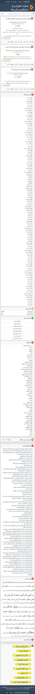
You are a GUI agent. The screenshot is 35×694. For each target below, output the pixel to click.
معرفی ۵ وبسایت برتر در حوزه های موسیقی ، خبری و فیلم (19, 531)
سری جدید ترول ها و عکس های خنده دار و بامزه (17, 47)
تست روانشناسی (28, 376)
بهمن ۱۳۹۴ (29, 190)
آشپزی (30, 349)
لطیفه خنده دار (12, 628)
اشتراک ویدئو (24, 651)
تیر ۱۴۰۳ (30, 117)
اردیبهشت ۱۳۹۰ (28, 294)
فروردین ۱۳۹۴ (28, 208)
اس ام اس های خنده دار (9, 599)
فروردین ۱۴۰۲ (28, 134)
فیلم (31, 409)
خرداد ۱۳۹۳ (29, 226)
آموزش (30, 351)
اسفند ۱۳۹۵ (29, 174)
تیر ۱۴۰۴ (30, 105)
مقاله (31, 431)
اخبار (31, 353)
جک (18, 620)
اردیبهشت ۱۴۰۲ (28, 132)
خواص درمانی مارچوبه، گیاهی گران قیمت (22, 487)
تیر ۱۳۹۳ (30, 225)
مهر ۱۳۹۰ (30, 285)
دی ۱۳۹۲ (30, 235)
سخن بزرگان (29, 394)
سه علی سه (26, 628)
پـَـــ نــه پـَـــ (29, 358)
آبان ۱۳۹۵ (29, 181)
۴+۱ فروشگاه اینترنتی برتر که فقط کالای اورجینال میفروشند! (18, 547)
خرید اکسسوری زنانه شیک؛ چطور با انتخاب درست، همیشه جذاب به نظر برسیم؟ (16, 450)
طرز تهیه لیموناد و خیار (27, 492)
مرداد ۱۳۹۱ (29, 266)
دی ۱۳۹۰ (30, 279)
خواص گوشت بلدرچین (27, 485)
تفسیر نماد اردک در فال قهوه (25, 458)
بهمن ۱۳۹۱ (29, 255)
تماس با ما (14, 2)
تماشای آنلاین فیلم (17, 328)
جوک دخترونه (14, 616)
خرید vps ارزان (23, 664)
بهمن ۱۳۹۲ (29, 234)
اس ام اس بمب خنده (12, 586)
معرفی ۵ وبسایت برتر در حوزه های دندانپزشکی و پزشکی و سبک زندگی (16, 542)
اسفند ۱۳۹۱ (29, 254)
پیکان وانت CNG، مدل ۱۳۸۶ (25, 503)
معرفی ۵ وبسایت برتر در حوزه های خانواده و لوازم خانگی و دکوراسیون (16, 534)
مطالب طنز (30, 425)
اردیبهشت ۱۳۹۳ (28, 228)
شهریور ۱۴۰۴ (29, 101)
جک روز (15, 624)
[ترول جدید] (17, 76)
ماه (6, 439)
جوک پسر (27, 620)
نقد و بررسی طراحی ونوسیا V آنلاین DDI (22, 463)
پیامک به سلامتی (28, 362)
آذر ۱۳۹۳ (29, 216)
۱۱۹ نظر (9, 89)
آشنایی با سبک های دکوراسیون (25, 551)
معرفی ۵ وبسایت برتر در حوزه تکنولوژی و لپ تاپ (20, 540)
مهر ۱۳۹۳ (30, 219)
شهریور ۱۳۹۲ (29, 243)
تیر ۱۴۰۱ (30, 139)
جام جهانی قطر (17, 323)
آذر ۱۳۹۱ (29, 259)
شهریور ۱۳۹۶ (29, 168)
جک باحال (12, 620)
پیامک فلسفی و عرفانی (27, 375)
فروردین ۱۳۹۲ (28, 252)
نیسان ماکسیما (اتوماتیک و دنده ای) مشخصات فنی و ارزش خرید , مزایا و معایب (16, 553)
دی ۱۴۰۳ (30, 114)
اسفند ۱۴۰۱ (29, 136)
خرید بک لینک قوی (17, 333)
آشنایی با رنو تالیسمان (27, 514)
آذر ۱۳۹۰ (29, 281)
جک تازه (27, 624)
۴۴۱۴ (30, 347)
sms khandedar (30, 582)
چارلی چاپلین (29, 380)
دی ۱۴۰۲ (30, 127)
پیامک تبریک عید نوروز (26, 364)
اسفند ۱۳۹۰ (29, 275)
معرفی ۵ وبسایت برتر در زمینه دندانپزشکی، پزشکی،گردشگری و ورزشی (16, 533)
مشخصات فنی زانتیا (27, 500)
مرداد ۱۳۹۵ (29, 185)
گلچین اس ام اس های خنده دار (18, 636)
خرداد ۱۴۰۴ (29, 107)
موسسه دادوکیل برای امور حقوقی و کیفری (22, 474)
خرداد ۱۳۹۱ (29, 270)
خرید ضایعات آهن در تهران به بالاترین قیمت (22, 573)
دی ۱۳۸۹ (30, 301)
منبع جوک (12, 632)
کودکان (30, 411)
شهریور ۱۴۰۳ (29, 116)
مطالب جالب (29, 420)
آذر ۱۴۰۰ (29, 145)
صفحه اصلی (26, 2)
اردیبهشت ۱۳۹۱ (28, 272)
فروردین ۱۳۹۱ (28, 274)
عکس (30, 42)
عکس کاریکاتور (28, 405)
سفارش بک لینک (17, 336)
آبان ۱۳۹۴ (29, 196)
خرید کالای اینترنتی (22, 669)
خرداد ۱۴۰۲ (29, 130)
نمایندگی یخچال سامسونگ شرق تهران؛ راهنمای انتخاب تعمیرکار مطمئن (16, 449)
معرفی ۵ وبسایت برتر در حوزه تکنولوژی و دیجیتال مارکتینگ (18, 538)
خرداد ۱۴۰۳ (29, 119)
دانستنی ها (29, 382)
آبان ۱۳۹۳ (29, 217)
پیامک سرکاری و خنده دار (26, 369)
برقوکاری (30, 574)
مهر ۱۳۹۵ (30, 183)
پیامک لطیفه (27, 636)
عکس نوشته (29, 407)
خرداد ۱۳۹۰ (29, 292)
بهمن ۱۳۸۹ (29, 299)
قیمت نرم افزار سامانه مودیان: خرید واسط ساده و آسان (19, 509)
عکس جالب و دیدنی (27, 404)
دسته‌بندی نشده (28, 385)
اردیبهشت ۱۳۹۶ (28, 172)
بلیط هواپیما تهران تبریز (20, 682)
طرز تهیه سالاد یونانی (27, 494)
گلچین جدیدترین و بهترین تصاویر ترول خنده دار (17, 18)
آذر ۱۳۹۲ (29, 237)
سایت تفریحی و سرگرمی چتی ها (14, 687)
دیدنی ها (30, 389)
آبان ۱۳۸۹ (29, 304)
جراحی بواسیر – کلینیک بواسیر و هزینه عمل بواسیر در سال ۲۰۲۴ (17, 496)
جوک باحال (12, 606)
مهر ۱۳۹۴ (30, 197)
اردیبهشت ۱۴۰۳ (28, 121)
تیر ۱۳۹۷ (30, 161)
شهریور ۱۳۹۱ (29, 265)
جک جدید (21, 624)
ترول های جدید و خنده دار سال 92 (21, 69)
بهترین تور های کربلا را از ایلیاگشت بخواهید (22, 498)
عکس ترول (26, 42)
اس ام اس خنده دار (20, 594)
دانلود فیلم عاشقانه (17, 326)
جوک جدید (16, 611)
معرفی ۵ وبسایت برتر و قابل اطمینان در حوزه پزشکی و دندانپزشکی (16, 544)
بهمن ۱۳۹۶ (29, 165)
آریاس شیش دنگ (28, 524)
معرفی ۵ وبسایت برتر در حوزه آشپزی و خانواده (21, 536)
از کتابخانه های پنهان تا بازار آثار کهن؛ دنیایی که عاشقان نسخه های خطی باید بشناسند (16, 452)
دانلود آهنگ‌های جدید (17, 331)
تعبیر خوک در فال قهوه (27, 461)
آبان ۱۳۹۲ (29, 239)
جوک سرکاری (8, 616)
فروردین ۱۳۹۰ (28, 295)
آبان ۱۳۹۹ (29, 152)
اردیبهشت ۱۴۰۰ (28, 148)
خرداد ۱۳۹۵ (29, 186)
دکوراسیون (29, 387)
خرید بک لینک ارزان (17, 338)
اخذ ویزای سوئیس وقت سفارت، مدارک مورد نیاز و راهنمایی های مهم (16, 502)
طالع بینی (30, 398)
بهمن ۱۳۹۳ (29, 212)
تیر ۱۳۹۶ (30, 170)
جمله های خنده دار (28, 607)
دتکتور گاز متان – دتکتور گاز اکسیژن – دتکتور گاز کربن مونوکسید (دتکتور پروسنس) (16, 478)
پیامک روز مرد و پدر (27, 367)
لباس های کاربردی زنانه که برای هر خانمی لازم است (20, 460)
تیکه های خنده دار (6, 602)
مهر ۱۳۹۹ (30, 154)
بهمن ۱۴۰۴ (29, 97)
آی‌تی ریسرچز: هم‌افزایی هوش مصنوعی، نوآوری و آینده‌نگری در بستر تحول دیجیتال (16, 469)
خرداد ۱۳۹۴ (29, 205)
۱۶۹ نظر (9, 64)
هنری (31, 433)
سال (3, 439)
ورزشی (30, 434)
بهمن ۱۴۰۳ (29, 112)
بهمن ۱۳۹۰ (29, 277)
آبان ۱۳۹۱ (29, 261)
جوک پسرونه (22, 620)
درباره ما (7, 2)
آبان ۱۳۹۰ (29, 283)
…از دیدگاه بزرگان (27, 345)
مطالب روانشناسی (28, 424)
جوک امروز (20, 607)
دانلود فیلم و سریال (22, 646)
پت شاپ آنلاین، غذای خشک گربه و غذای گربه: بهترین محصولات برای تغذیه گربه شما (16, 472)
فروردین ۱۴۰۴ (28, 110)
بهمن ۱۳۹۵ (29, 176)
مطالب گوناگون (29, 427)
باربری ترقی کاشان (28, 465)
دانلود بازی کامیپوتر (22, 655)
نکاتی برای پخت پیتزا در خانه (25, 520)
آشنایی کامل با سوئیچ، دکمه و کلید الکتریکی (22, 505)
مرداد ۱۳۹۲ (29, 245)
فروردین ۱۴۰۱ (28, 141)
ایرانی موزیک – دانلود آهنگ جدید (24, 507)
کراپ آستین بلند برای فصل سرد (24, 454)
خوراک (11, 692)
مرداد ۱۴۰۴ (29, 103)
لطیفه (21, 628)
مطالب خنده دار (25, 632)
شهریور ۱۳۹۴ (29, 199)
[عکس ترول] (17, 25)
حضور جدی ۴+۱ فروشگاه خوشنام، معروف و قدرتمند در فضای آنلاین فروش (16, 529)
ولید (7, 692)
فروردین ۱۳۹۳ (28, 230)
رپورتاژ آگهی (29, 391)
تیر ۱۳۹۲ (30, 246)
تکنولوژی (30, 378)
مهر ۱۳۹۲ (30, 241)
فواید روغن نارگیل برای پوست (25, 518)
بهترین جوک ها (19, 602)
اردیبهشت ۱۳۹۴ (28, 206)
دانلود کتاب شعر (17, 321)
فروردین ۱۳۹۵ (28, 188)
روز (9, 439)
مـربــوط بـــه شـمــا (28, 413)
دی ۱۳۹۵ (30, 177)
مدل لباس (29, 414)
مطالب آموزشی (28, 416)
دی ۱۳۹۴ (30, 192)
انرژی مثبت (29, 356)
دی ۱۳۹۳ (30, 214)
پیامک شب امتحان (28, 371)
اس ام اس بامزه (22, 586)
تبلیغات (20, 2)
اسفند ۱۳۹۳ (29, 210)
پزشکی (30, 360)
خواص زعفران (29, 489)
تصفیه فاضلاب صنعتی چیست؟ (25, 471)
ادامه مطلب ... (6, 38)
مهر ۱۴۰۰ (30, 146)
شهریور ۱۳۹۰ (29, 286)
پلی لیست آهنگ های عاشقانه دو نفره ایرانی (22, 516)
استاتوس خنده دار (29, 602)
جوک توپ (24, 611)
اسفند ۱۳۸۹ (29, 297)
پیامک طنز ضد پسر (27, 373)
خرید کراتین (24, 673)
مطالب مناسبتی (28, 429)
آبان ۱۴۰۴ (29, 99)
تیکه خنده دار (13, 602)
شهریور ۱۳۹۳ (29, 221)
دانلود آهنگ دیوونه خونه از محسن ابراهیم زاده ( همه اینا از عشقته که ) (16, 525)
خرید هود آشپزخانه (27, 527)
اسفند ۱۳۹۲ (29, 232)
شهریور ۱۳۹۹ (29, 156)
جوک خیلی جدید (24, 616)
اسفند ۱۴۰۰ (29, 143)
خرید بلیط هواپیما (22, 677)
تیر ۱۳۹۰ (30, 290)
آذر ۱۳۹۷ (29, 159)
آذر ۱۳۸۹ (29, 303)
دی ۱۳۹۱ (30, 257)
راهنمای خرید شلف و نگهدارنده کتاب (23, 467)
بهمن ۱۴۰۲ (29, 125)
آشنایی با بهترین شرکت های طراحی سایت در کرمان (20, 511)
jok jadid (22, 582)
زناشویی (30, 393)
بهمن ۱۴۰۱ (29, 137)
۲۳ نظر (9, 42)
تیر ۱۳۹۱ (30, 268)
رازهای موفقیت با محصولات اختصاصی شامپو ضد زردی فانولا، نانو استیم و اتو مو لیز (16, 522)
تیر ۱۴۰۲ (30, 128)
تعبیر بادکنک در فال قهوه (26, 456)
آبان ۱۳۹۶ (29, 166)
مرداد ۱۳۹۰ (29, 288)
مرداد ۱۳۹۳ (29, 223)
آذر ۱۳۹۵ (29, 179)
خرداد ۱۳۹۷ (29, 163)
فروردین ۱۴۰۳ (28, 123)
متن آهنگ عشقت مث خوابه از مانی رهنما (22, 483)
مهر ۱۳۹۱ (30, 263)
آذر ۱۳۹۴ (29, 194)
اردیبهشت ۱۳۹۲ (28, 250)
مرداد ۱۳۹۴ (29, 201)
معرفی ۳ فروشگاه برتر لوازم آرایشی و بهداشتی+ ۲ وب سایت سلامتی (16, 549)
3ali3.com (11, 582)
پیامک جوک (29, 365)
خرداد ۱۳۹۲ (29, 248)
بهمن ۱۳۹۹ (29, 150)
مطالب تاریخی (29, 418)
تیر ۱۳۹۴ (30, 203)
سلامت (30, 396)
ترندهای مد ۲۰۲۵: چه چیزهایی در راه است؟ (21, 481)
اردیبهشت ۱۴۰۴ (28, 108)
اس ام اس (29, 355)
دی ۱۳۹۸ (30, 157)
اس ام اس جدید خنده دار (17, 590)
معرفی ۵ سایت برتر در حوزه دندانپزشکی (22, 545)
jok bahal (17, 582)
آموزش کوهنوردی (22, 660)
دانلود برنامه (29, 384)
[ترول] (17, 54)
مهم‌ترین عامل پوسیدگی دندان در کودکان (22, 491)
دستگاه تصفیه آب (28, 513)
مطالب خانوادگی (28, 422)
